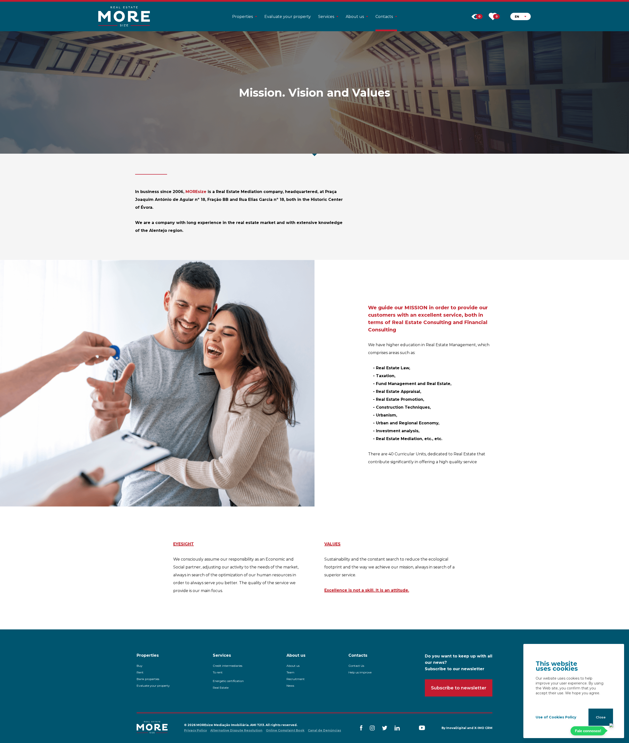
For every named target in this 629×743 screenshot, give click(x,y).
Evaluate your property (287, 16)
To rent (218, 672)
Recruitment (295, 679)
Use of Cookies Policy (556, 717)
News (290, 685)
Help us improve (360, 672)
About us (293, 666)
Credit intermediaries (227, 666)
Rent (140, 672)
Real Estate (221, 687)
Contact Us (356, 666)
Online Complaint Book (285, 730)
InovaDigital (456, 728)
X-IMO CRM (483, 728)
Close (601, 717)
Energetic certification (228, 681)
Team (290, 672)
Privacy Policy (195, 730)
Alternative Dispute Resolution (236, 730)
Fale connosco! (588, 731)
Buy (140, 666)
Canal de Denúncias (324, 730)
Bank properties (148, 679)
